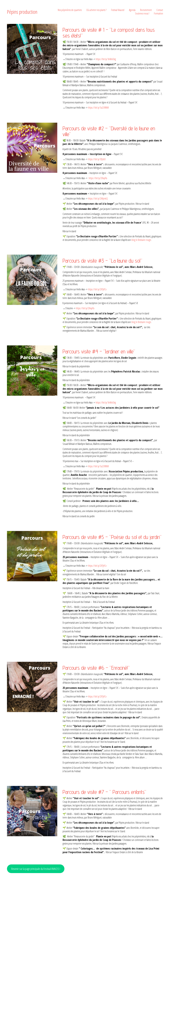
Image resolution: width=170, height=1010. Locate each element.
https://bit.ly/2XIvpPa (98, 178)
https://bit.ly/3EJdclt (97, 159)
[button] (32, 147)
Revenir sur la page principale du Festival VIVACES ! (35, 869)
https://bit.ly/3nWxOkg (106, 59)
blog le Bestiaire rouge (141, 240)
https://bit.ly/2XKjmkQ (98, 198)
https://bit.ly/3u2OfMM (98, 107)
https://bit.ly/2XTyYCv (97, 289)
